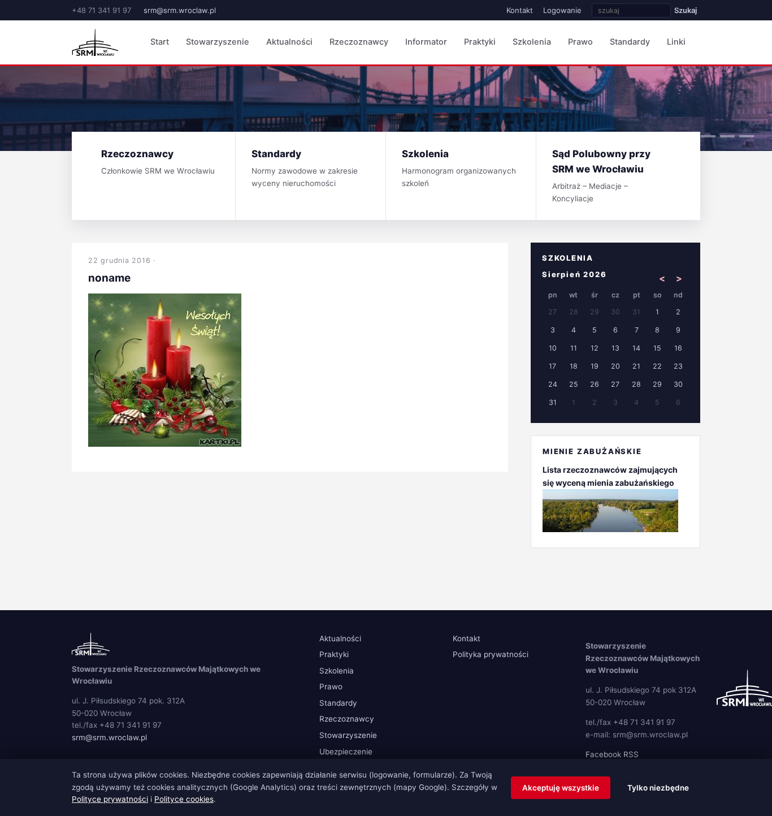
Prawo (580, 42)
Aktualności (289, 42)
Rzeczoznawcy (358, 42)
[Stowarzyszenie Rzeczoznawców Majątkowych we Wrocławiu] (95, 42)
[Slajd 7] (708, 136)
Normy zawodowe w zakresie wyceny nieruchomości (304, 168)
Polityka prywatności (490, 654)
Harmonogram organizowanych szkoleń (459, 168)
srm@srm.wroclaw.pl (180, 10)
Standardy (630, 42)
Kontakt (519, 10)
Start (159, 42)
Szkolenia (532, 42)
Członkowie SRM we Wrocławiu (158, 161)
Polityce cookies (184, 799)
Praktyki (480, 42)
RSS (631, 754)
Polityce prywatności (110, 799)
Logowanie (562, 10)
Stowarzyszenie (217, 42)
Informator (426, 42)
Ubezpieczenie (345, 751)
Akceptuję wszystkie (560, 787)
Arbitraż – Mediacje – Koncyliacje (601, 175)
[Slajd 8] (727, 136)
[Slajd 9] (746, 136)
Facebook (603, 754)
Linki (676, 42)
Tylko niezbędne (658, 787)
